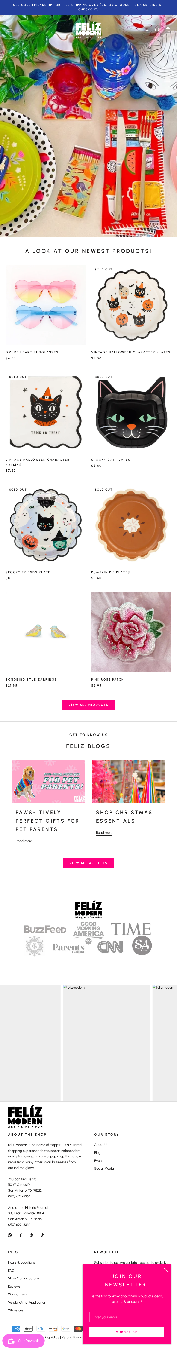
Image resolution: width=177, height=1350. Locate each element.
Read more (24, 841)
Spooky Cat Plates (110, 459)
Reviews (14, 1286)
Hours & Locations (21, 1262)
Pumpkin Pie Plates (110, 572)
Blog (97, 1153)
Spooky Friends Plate (28, 572)
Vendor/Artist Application (27, 1302)
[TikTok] (42, 1235)
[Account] (147, 29)
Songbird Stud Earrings (31, 679)
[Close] (166, 1270)
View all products (88, 704)
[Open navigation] (9, 30)
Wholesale (15, 1310)
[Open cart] (168, 29)
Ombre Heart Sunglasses (32, 352)
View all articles (88, 863)
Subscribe (126, 1332)
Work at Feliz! (18, 1294)
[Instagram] (10, 1235)
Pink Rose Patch (107, 679)
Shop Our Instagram (23, 1278)
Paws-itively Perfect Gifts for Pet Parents (48, 820)
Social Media (104, 1168)
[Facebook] (20, 1235)
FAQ (11, 1270)
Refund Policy (72, 1337)
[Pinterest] (31, 1235)
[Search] (157, 29)
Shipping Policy (47, 1337)
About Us (101, 1145)
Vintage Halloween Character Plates (131, 352)
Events (99, 1161)
